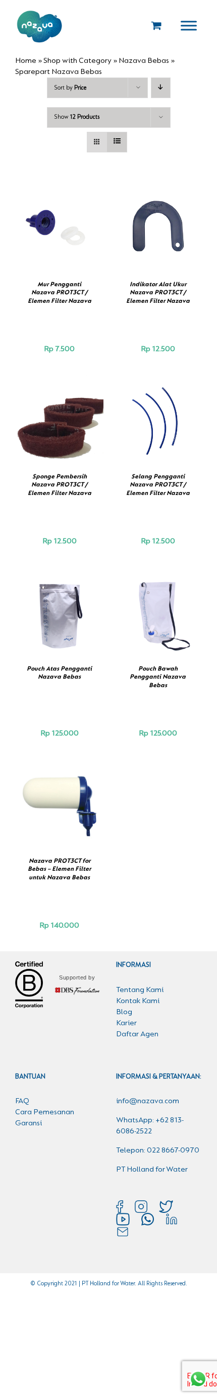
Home (25, 61)
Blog (124, 1012)
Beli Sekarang (52, 222)
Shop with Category (77, 61)
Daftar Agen (137, 1034)
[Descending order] (161, 87)
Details (59, 233)
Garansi (28, 1123)
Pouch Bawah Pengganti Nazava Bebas (158, 677)
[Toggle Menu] (189, 25)
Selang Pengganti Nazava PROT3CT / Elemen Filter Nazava (158, 485)
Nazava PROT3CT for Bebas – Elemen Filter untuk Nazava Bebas (59, 869)
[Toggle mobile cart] (156, 25)
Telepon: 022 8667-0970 (157, 1150)
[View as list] (117, 142)
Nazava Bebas (144, 61)
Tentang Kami (140, 990)
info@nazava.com (147, 1101)
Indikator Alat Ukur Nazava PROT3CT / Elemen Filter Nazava (158, 292)
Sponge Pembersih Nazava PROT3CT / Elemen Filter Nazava (59, 485)
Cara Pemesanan (44, 1112)
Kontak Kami (137, 1001)
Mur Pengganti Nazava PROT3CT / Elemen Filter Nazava (59, 292)
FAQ (22, 1101)
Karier (126, 1023)
